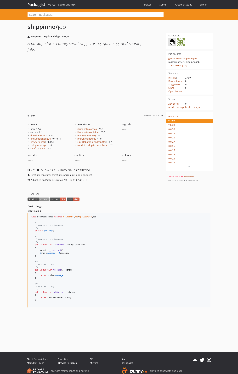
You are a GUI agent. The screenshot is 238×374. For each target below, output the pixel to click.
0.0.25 (171, 150)
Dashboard (127, 362)
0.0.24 (171, 154)
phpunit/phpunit (86, 138)
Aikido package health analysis (185, 107)
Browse (147, 4)
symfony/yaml (37, 148)
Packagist (36, 4)
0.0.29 (171, 133)
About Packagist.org (37, 359)
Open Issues (175, 91)
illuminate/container (88, 132)
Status (124, 359)
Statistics (63, 359)
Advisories (174, 103)
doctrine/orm (37, 135)
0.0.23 (171, 158)
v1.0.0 (171, 120)
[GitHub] (209, 360)
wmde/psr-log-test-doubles (92, 145)
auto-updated (189, 176)
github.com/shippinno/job (182, 58)
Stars (171, 87)
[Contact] (195, 360)
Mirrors (94, 362)
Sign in (203, 4)
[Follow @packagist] (202, 360)
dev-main (173, 116)
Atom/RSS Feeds (35, 362)
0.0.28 (171, 137)
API (91, 359)
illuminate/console (87, 128)
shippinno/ (43, 27)
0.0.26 (171, 145)
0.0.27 (171, 141)
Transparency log (177, 65)
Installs (172, 77)
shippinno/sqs (38, 145)
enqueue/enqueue (40, 138)
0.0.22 (171, 162)
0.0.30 (171, 129)
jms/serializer (37, 141)
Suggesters (174, 84)
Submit (163, 4)
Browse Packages (67, 362)
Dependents (175, 81)
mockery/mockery (86, 135)
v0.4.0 (171, 124)
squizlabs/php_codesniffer (91, 141)
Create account (183, 4)
